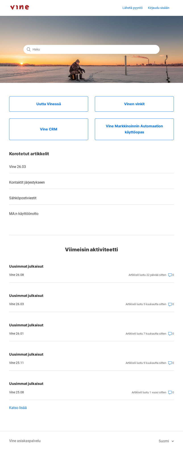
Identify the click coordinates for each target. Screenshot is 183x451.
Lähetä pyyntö (133, 8)
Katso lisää (18, 408)
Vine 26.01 (16, 333)
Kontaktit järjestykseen (27, 182)
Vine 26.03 (17, 167)
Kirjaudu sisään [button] (158, 8)
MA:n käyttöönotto (23, 214)
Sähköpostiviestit (22, 198)
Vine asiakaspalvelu (25, 441)
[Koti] (19, 13)
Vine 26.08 (16, 275)
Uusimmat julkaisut (26, 266)
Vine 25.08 (16, 392)
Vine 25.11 (16, 363)
